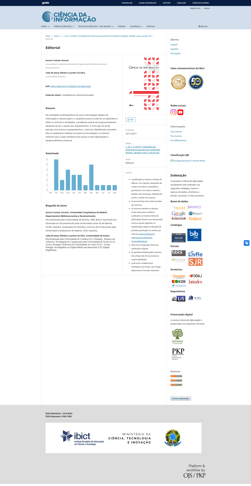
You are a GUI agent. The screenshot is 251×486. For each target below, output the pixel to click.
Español (174, 49)
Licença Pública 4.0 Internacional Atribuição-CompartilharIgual (143, 238)
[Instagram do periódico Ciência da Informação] (173, 114)
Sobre (44, 26)
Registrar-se (195, 8)
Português (176, 53)
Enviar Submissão (181, 398)
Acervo (57, 36)
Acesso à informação (147, 3)
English (174, 44)
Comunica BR (127, 3)
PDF (131, 119)
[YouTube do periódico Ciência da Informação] (180, 114)
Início (48, 36)
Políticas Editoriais (63, 26)
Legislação (181, 3)
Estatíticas (135, 26)
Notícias (151, 26)
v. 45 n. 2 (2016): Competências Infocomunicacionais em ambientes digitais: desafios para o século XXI (107, 36)
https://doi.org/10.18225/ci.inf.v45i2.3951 (71, 86)
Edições (122, 26)
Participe (166, 3)
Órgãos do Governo (201, 3)
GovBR (45, 3)
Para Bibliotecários (179, 140)
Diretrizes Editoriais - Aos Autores (95, 26)
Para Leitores (176, 131)
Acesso (207, 8)
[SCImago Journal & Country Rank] (188, 160)
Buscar (204, 26)
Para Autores (176, 136)
